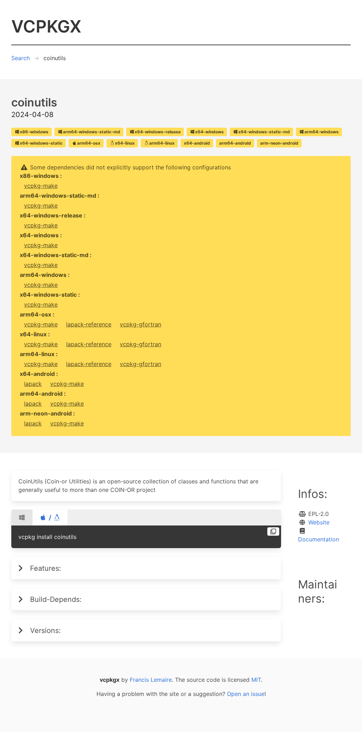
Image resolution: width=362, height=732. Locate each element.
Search (20, 58)
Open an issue (245, 693)
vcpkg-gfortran (140, 324)
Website (318, 522)
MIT (256, 679)
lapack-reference (88, 324)
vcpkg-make (41, 185)
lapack (33, 383)
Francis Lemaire (151, 679)
